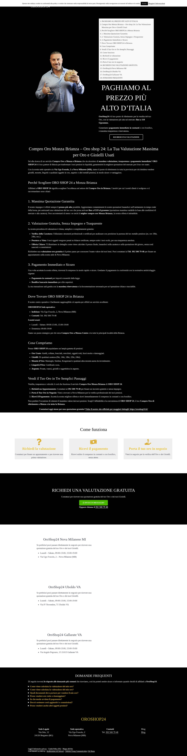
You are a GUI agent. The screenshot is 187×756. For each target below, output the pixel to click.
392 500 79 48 (101, 507)
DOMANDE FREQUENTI (112, 78)
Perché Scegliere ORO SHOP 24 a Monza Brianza (121, 31)
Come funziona (109, 53)
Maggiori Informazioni (156, 3)
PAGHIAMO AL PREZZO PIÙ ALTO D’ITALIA (120, 21)
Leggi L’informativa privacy (37, 749)
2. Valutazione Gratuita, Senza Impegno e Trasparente (122, 37)
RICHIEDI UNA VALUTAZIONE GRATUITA (120, 65)
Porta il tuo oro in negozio (113, 62)
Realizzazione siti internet (55, 751)
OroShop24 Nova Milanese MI (114, 68)
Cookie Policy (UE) (54, 749)
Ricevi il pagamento (110, 59)
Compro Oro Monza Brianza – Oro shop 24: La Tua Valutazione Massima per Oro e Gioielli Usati (126, 25)
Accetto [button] (144, 3)
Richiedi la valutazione (112, 56)
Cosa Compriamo (108, 46)
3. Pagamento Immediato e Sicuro (115, 40)
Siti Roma (91, 751)
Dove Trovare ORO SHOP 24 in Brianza (117, 43)
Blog (143, 732)
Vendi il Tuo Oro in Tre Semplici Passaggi (118, 49)
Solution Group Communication (76, 751)
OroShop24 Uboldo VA (112, 71)
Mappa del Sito (68, 749)
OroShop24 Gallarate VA (112, 75)
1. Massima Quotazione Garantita (115, 34)
